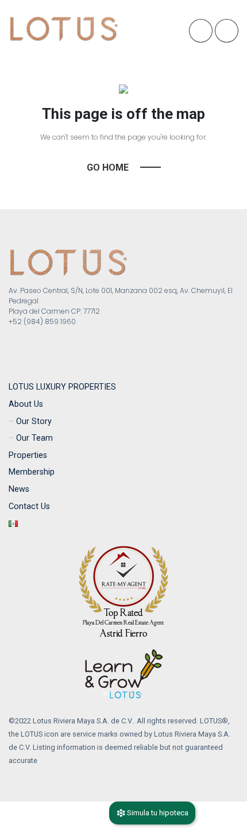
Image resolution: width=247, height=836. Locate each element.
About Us (26, 404)
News (19, 489)
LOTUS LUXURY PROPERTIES (62, 387)
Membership (32, 472)
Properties (28, 455)
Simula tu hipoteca (156, 812)
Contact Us (29, 506)
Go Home (108, 167)
